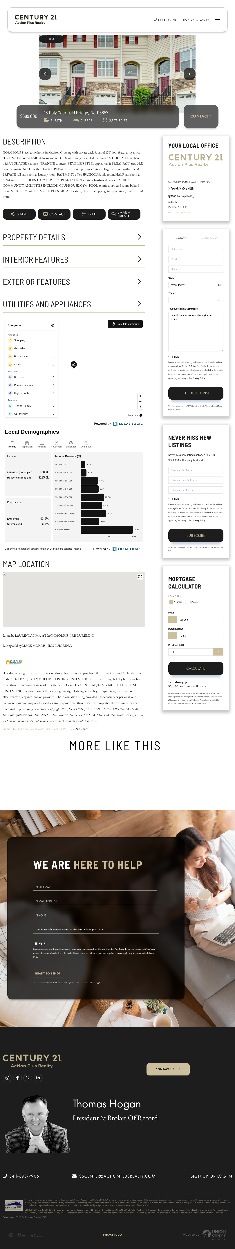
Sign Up (188, 19)
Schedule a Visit (209, 238)
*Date (171, 278)
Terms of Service (90, 982)
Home (6, 729)
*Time (171, 293)
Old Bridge (52, 729)
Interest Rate (176, 644)
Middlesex (37, 729)
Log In (204, 19)
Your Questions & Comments (183, 308)
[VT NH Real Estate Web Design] (204, 1235)
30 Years (178, 601)
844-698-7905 (167, 19)
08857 (64, 729)
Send (48, 975)
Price (171, 612)
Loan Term (175, 596)
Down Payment (176, 628)
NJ (26, 729)
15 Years (194, 601)
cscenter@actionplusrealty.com (117, 1176)
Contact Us (173, 213)
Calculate (195, 668)
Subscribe (196, 535)
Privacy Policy (199, 378)
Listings (17, 729)
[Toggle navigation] (217, 19)
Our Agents (185, 213)
